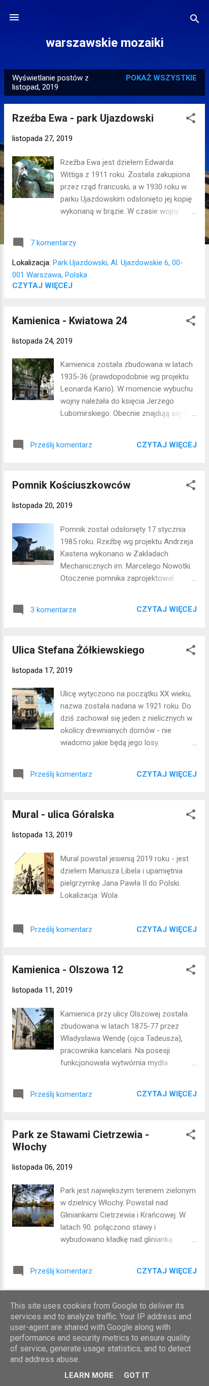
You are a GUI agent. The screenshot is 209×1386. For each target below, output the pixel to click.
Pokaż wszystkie (161, 77)
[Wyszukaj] (195, 20)
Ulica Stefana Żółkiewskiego (78, 650)
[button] (191, 120)
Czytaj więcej (42, 285)
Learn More (89, 1375)
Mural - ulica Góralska (63, 814)
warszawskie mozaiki (105, 43)
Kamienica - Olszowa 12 (67, 970)
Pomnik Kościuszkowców (71, 485)
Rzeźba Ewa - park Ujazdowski (83, 118)
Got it (136, 1375)
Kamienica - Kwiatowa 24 (69, 321)
